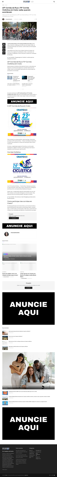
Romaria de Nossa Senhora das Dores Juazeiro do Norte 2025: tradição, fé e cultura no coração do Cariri (28, 401)
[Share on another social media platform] (3, 53)
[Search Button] (54, 1)
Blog (30, 450)
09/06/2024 (11, 332)
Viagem (37, 458)
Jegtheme (26, 475)
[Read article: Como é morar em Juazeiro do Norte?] (5, 338)
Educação (38, 450)
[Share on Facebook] (3, 44)
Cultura (5, 254)
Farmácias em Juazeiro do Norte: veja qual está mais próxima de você (16, 78)
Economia (31, 456)
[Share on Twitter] (3, 47)
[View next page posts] (23, 89)
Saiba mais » (4, 469)
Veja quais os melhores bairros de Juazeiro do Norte (18, 346)
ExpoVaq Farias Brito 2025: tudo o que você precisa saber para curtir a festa (23, 391)
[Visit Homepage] (26, 2)
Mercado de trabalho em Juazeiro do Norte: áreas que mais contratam (15, 386)
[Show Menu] (2, 1)
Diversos (31, 455)
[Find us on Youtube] (54, 475)
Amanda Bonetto (9, 19)
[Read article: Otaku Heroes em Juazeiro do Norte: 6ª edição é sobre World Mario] (28, 266)
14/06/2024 (16, 19)
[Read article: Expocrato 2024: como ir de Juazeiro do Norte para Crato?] (10, 266)
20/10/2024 (11, 337)
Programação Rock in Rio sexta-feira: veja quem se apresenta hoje (31, 78)
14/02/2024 (24, 86)
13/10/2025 (5, 388)
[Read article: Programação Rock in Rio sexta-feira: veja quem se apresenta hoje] (24, 77)
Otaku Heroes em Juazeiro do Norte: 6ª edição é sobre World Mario (28, 275)
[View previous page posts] (21, 89)
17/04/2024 (12, 276)
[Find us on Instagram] (52, 475)
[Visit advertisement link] (22, 101)
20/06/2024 (30, 278)
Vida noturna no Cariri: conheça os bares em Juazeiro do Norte (20, 341)
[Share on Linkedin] (3, 50)
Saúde (21, 19)
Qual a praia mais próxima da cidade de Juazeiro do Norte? (19, 331)
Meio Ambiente (38, 454)
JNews (6, 475)
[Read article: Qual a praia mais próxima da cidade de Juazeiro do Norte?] (5, 333)
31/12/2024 (11, 342)
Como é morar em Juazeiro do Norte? (15, 336)
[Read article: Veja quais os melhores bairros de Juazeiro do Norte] (5, 348)
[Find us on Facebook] (49, 475)
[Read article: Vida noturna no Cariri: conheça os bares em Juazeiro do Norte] (5, 343)
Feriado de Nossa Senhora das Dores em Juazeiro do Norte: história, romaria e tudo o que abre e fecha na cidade (29, 396)
